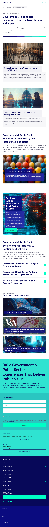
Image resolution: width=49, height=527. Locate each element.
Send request (24, 425)
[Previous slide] (20, 186)
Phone (10, 416)
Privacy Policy (11, 421)
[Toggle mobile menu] (45, 2)
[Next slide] (29, 186)
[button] (24, 169)
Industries (9, 7)
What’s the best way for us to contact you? (11, 414)
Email (5, 416)
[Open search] (42, 2)
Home (4, 7)
